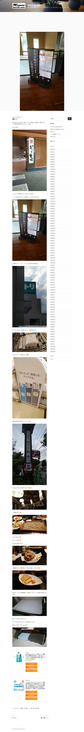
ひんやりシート (16, 708)
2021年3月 (52, 309)
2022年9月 (52, 265)
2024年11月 (52, 201)
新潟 (36, 708)
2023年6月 (52, 243)
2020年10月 (52, 321)
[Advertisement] (42, 22)
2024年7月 (52, 211)
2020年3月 (52, 339)
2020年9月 (52, 324)
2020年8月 (52, 326)
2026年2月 (52, 164)
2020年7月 (52, 329)
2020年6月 (52, 331)
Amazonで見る (31, 663)
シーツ (29, 708)
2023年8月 (52, 238)
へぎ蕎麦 (21, 708)
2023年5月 (52, 245)
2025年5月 (52, 186)
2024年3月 (52, 220)
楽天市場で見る (31, 667)
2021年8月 (52, 297)
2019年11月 (52, 348)
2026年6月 (52, 154)
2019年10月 (52, 351)
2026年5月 (52, 157)
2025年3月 (52, 191)
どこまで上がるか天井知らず (56, 126)
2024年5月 (52, 216)
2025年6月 (52, 184)
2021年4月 (52, 307)
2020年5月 (52, 334)
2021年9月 (52, 294)
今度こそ (52, 131)
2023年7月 (52, 240)
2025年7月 (52, 181)
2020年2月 (52, 341)
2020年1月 (52, 344)
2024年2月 (52, 223)
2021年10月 (52, 292)
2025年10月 (52, 174)
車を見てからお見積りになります (57, 129)
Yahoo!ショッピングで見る (31, 670)
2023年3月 (52, 250)
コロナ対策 (25, 708)
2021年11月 (52, 289)
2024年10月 (52, 203)
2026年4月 (52, 159)
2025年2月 (52, 193)
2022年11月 (52, 260)
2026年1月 (52, 166)
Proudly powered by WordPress (18, 728)
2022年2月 (52, 282)
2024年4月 (52, 218)
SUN (21, 117)
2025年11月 (52, 171)
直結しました (53, 136)
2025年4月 (52, 188)
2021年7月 (52, 299)
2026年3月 (52, 161)
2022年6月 (52, 272)
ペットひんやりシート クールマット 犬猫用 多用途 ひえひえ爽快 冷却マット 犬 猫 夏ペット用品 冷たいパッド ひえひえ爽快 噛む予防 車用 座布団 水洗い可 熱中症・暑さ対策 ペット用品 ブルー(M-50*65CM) (35, 685)
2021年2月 (52, 312)
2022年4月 (52, 277)
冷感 (31, 708)
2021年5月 (52, 304)
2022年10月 (52, 262)
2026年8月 (52, 149)
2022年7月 (52, 270)
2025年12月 (52, 169)
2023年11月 (52, 230)
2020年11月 (52, 319)
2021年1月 (52, 314)
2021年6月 (52, 302)
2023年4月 (52, 248)
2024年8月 (52, 208)
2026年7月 (52, 152)
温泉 (38, 708)
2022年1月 (52, 284)
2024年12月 (52, 198)
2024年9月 (52, 206)
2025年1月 (52, 196)
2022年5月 (52, 275)
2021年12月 (52, 287)
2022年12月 (52, 257)
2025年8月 (52, 179)
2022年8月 (52, 267)
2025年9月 (52, 176)
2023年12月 (52, 228)
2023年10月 (52, 233)
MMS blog (34, 5)
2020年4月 (52, 336)
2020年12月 (52, 316)
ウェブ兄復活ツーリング (55, 134)
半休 (33, 708)
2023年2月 (52, 252)
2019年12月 (52, 346)
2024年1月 (52, 225)
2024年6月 (52, 213)
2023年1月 (52, 255)
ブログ (51, 359)
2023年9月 (52, 235)
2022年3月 (52, 280)
